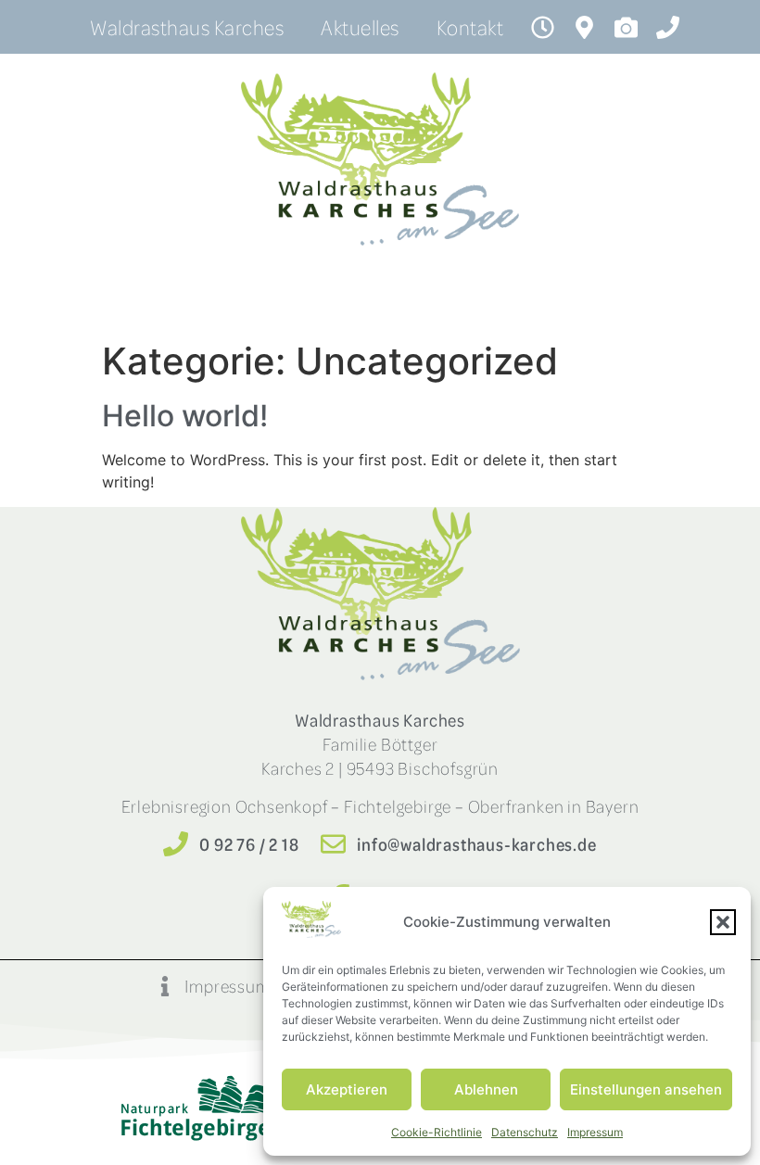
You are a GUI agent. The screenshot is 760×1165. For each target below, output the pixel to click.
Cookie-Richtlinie (436, 1132)
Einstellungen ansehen (646, 1089)
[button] (723, 922)
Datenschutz (524, 1132)
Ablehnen (486, 1089)
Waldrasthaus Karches (187, 27)
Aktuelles (360, 27)
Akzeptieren (346, 1089)
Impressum (595, 1132)
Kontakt (470, 27)
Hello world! (185, 416)
